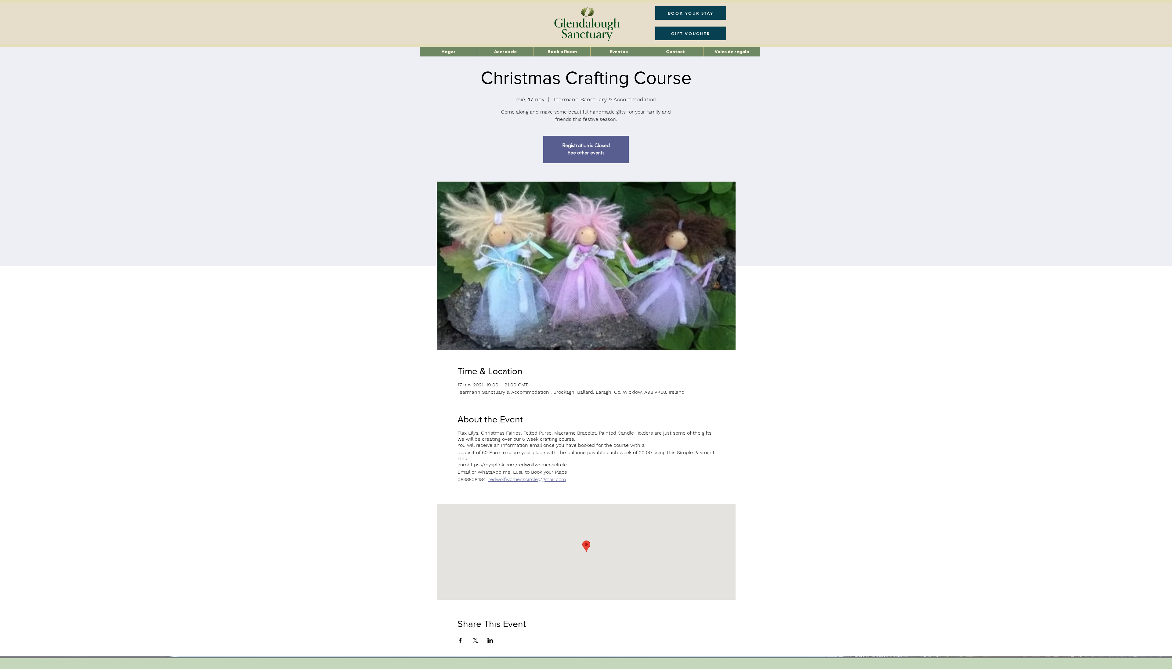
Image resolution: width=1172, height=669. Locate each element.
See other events (586, 153)
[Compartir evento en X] (475, 640)
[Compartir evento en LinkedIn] (490, 640)
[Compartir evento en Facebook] (460, 640)
